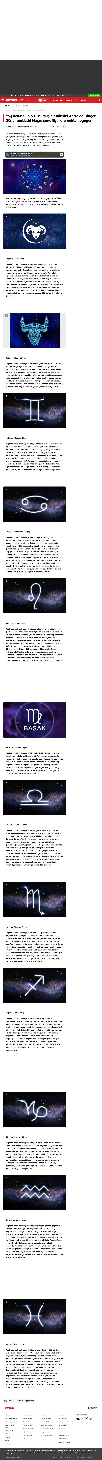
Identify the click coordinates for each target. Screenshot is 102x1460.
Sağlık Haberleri (27, 1432)
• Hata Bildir (90, 1457)
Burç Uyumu (62, 1418)
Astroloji (61, 1415)
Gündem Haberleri (28, 1415)
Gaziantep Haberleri (47, 1428)
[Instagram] (90, 1418)
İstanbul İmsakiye (63, 1432)
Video (24, 1439)
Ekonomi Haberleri (28, 1422)
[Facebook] (82, 1418)
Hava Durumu (9, 1430)
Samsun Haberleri (46, 1435)
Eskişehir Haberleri (46, 1425)
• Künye (53, 1457)
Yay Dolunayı (38, 134)
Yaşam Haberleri (28, 1418)
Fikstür (7, 1440)
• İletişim (59, 1457)
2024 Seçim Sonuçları (12, 1422)
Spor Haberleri (27, 1435)
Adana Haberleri (46, 1418)
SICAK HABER (58, 100)
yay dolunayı (9, 1401)
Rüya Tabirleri (23, 106)
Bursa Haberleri (45, 1422)
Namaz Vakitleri (63, 1425)
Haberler (8, 110)
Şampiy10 (8, 1437)
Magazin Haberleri (28, 1428)
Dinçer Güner (18, 134)
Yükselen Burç (62, 1422)
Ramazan (61, 1428)
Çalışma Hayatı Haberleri (9, 1426)
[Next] (78, 1418)
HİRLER (43, 100)
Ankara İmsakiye (63, 1435)
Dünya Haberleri (28, 1425)
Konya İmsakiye (63, 1439)
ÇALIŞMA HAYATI (72, 100)
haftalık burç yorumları (25, 1401)
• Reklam (83, 1457)
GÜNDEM (84, 100)
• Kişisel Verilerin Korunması (71, 1457)
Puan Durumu (9, 1444)
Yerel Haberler (45, 1415)
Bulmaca (7, 1434)
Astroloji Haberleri (19, 110)
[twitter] (86, 1418)
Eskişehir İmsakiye (64, 1442)
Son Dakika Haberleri (11, 1418)
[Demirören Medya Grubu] (92, 1408)
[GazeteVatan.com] (9, 1408)
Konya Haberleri (46, 1432)
